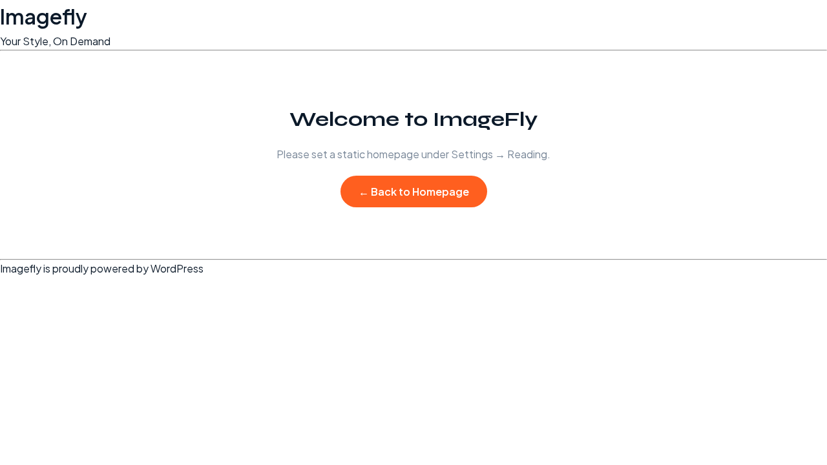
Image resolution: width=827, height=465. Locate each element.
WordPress (177, 268)
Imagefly (43, 16)
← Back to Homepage (414, 191)
